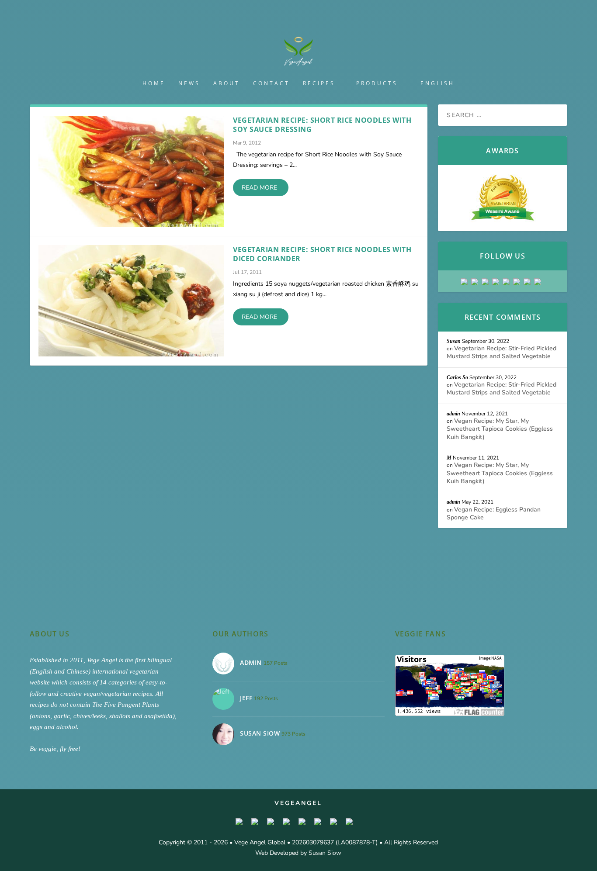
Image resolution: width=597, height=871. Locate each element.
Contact (271, 83)
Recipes (319, 83)
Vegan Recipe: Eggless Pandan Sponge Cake (494, 513)
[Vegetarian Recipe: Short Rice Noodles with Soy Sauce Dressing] (131, 171)
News (189, 83)
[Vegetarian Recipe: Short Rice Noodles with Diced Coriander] (131, 300)
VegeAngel (298, 803)
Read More (259, 187)
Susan (454, 341)
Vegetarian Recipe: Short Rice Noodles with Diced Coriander (322, 254)
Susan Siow (325, 853)
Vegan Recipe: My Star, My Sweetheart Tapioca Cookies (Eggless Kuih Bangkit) (500, 429)
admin (453, 414)
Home (153, 83)
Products (377, 83)
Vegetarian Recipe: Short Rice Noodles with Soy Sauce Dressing (322, 124)
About (226, 83)
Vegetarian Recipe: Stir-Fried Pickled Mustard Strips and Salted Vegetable (501, 352)
